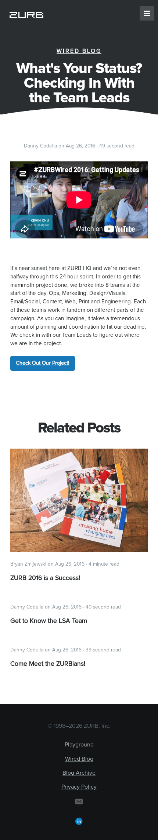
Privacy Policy (79, 787)
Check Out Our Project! (42, 363)
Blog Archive (79, 773)
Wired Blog (79, 51)
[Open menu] (147, 13)
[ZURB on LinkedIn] (79, 821)
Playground (79, 745)
